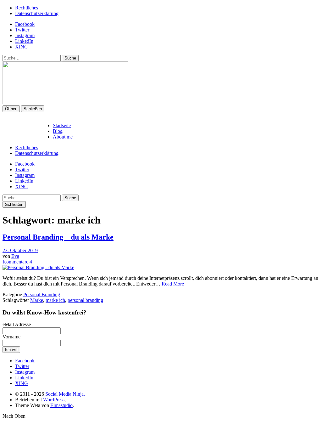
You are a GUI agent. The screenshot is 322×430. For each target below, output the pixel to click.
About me (63, 136)
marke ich (55, 300)
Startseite (62, 125)
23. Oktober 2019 (20, 250)
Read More (173, 283)
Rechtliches (26, 7)
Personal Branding (41, 294)
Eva (15, 256)
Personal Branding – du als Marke (58, 237)
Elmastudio (61, 405)
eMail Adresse (17, 324)
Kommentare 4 (17, 261)
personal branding (85, 300)
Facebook (25, 24)
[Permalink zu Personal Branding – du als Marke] (38, 267)
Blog (58, 131)
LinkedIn (24, 41)
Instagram (25, 35)
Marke (36, 300)
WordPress (53, 399)
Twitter (22, 29)
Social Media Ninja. (65, 394)
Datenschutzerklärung (36, 13)
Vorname (11, 336)
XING (21, 46)
